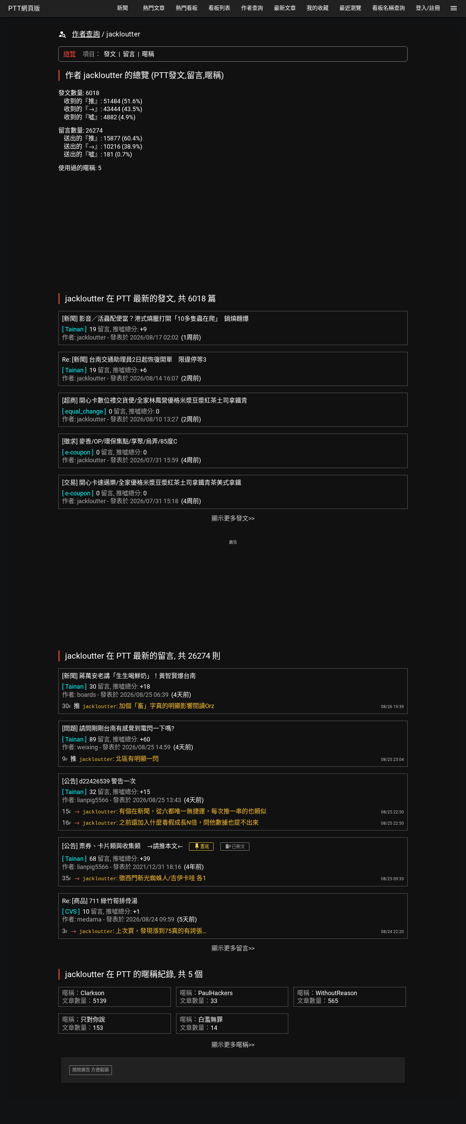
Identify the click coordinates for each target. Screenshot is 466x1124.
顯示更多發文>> (233, 518)
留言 (129, 54)
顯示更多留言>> (233, 948)
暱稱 (148, 54)
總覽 (69, 54)
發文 (110, 54)
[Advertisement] (233, 594)
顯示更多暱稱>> (233, 1044)
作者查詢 (86, 34)
